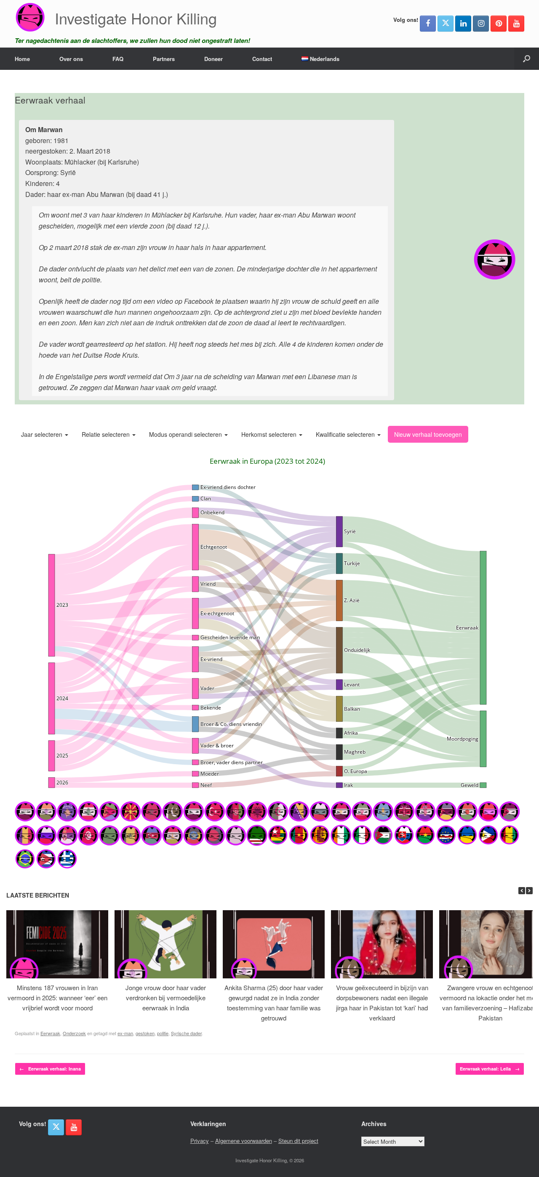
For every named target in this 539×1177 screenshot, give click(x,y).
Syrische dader (186, 1033)
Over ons (71, 59)
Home (22, 59)
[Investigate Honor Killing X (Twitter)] (446, 24)
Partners (164, 59)
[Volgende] (529, 890)
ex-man (125, 1033)
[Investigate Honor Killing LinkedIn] (463, 24)
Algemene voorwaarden (243, 1141)
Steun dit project (298, 1141)
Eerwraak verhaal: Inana (50, 1068)
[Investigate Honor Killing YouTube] (516, 24)
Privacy (199, 1141)
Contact (262, 59)
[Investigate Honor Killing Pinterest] (499, 24)
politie (162, 1033)
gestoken (145, 1033)
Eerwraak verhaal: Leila (490, 1068)
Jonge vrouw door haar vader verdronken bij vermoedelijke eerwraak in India (165, 997)
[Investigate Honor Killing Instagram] (481, 24)
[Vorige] (521, 890)
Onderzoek (74, 1033)
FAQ (117, 59)
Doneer (213, 59)
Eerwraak (50, 1033)
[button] (526, 59)
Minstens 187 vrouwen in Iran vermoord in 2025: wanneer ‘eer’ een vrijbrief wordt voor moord (57, 997)
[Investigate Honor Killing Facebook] (428, 24)
